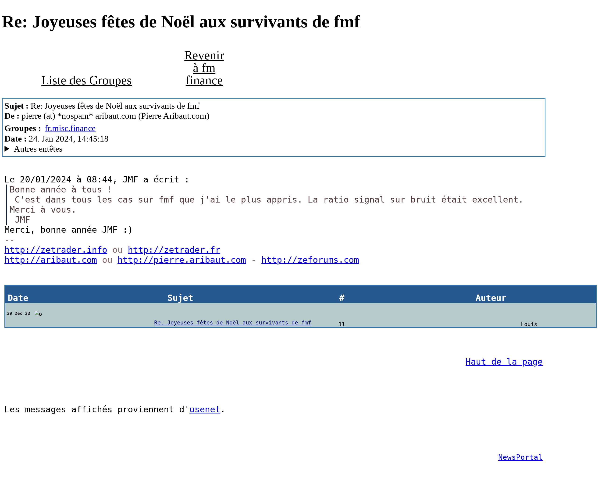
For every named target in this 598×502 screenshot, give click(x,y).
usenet (204, 409)
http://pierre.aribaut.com (181, 260)
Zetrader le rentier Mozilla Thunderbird (92, 149)
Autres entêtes (38, 148)
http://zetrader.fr (174, 250)
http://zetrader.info (55, 250)
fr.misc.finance (70, 128)
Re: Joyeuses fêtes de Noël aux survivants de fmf (232, 323)
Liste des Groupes (86, 80)
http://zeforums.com (310, 260)
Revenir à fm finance (204, 67)
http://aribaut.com (50, 260)
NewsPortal (520, 457)
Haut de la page (504, 362)
